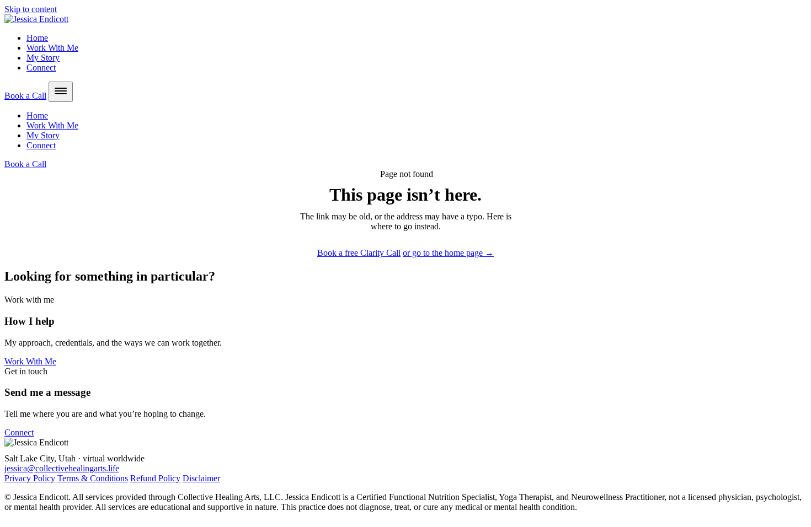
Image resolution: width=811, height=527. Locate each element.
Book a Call (25, 95)
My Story (43, 57)
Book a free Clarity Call (359, 252)
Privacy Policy (29, 478)
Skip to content (30, 9)
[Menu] (61, 92)
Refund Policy (155, 478)
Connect (41, 67)
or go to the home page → (448, 252)
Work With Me (52, 47)
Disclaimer (201, 478)
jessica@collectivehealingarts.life (61, 468)
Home (37, 37)
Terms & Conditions (92, 478)
